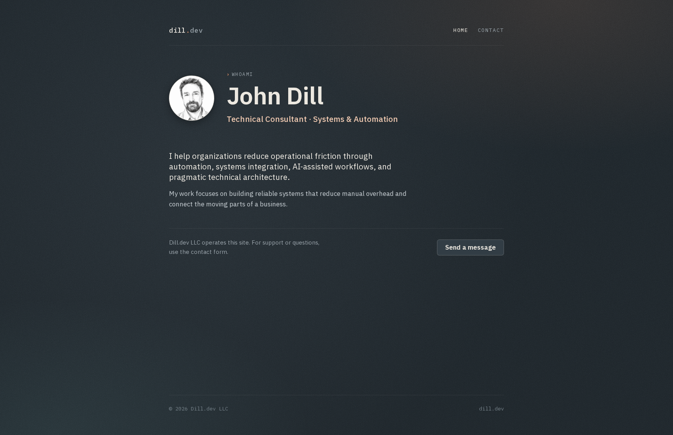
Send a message (470, 247)
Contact (491, 29)
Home (461, 29)
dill (186, 30)
